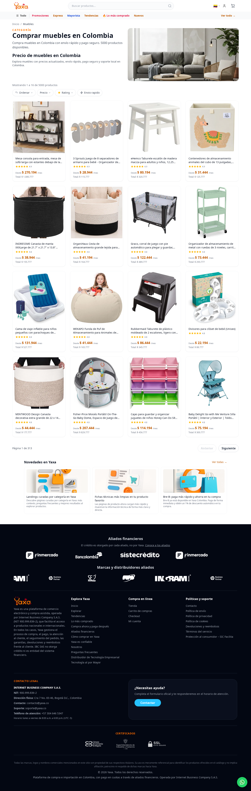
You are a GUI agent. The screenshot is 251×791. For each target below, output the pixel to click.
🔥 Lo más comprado (116, 15)
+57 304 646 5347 (52, 713)
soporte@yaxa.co (35, 708)
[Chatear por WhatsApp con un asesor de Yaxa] (242, 782)
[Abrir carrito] (232, 6)
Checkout (134, 616)
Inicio (15, 24)
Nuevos (139, 15)
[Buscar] (170, 6)
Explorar (76, 611)
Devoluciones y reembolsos (202, 626)
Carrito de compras (140, 611)
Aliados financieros (82, 631)
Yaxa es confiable (81, 642)
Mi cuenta (134, 621)
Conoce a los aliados (157, 545)
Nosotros (76, 647)
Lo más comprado (82, 621)
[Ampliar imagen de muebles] (183, 54)
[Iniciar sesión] (224, 6)
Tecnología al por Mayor (86, 662)
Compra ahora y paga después (90, 626)
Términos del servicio (199, 631)
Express (58, 15)
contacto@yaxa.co (38, 703)
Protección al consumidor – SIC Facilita (209, 636)
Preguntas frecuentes (84, 652)
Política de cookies (197, 621)
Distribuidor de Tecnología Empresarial (95, 657)
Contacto (191, 605)
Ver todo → (228, 15)
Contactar (147, 703)
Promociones (40, 15)
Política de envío (196, 611)
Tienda (132, 605)
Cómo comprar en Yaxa (85, 636)
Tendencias (91, 15)
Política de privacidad (199, 616)
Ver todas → (219, 462)
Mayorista (73, 15)
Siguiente (229, 448)
